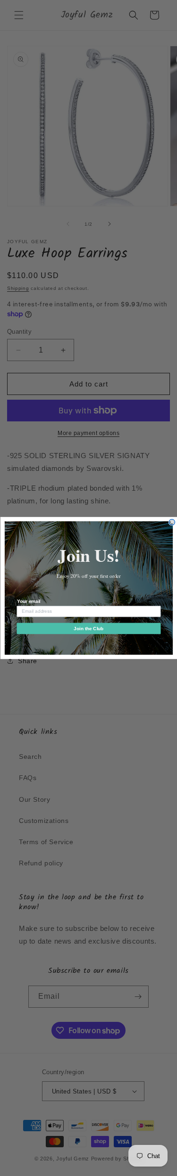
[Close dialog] (172, 522)
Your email (28, 601)
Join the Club (88, 628)
